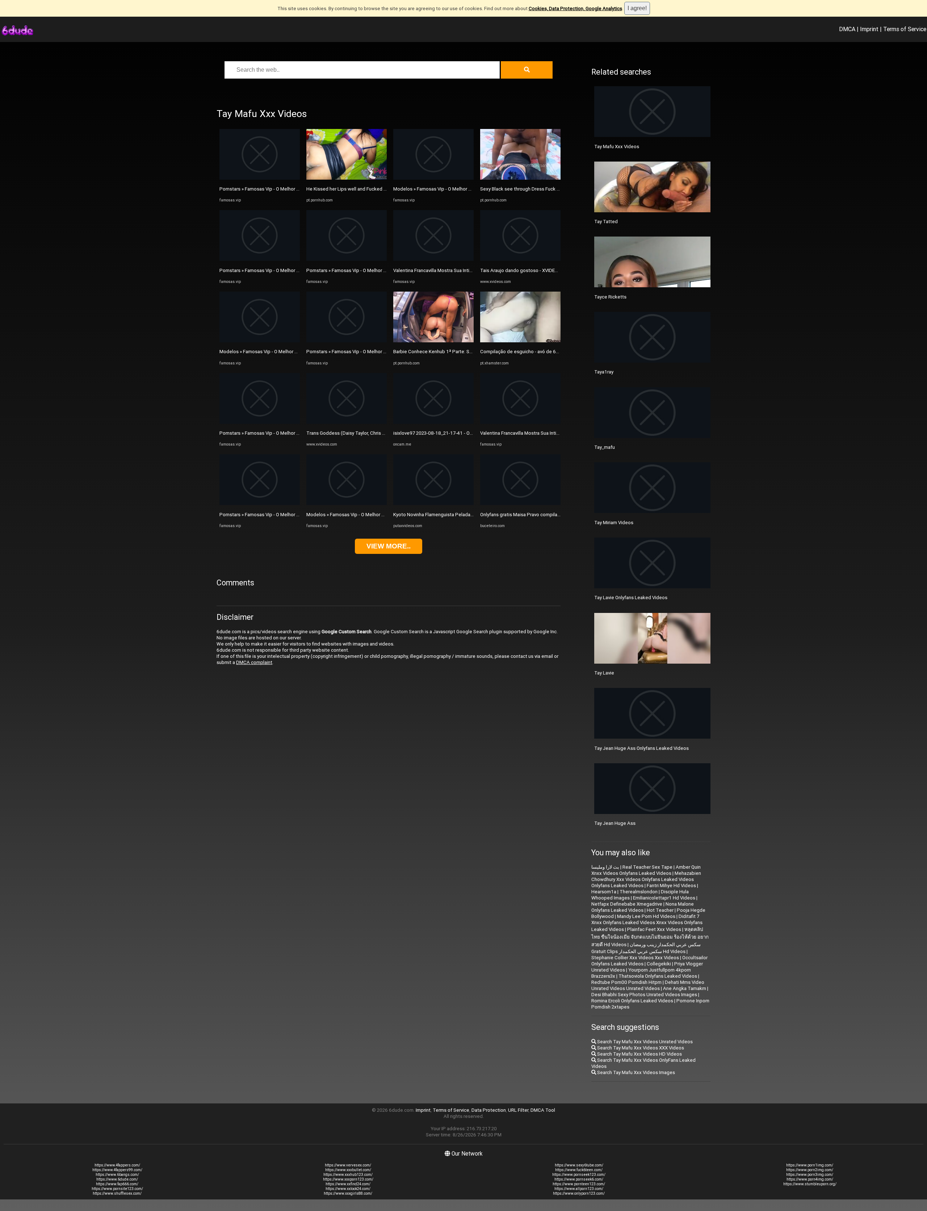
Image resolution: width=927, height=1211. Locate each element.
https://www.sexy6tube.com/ (579, 1165)
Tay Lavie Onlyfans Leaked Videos (630, 597)
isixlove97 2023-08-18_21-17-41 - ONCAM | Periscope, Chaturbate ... (466, 433)
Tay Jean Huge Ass (615, 823)
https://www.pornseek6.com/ (578, 1179)
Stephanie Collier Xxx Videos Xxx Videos (635, 958)
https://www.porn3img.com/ (809, 1174)
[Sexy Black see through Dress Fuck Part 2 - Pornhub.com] (520, 178)
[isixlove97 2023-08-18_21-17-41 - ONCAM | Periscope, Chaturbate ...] (433, 422)
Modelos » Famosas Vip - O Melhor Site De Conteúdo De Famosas (290, 351)
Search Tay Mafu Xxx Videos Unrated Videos (644, 1042)
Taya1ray (603, 372)
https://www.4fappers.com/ (117, 1165)
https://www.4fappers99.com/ (117, 1170)
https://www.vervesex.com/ (348, 1165)
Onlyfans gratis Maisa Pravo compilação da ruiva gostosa (541, 514)
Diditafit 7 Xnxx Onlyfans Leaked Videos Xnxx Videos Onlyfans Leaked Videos (646, 922)
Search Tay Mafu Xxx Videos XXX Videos (640, 1048)
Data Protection (488, 1110)
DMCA (847, 29)
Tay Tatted (606, 221)
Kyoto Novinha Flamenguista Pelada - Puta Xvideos (448, 514)
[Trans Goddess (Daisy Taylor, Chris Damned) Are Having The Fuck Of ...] (346, 422)
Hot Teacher (660, 910)
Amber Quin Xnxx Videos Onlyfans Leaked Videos (646, 870)
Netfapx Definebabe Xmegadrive (626, 904)
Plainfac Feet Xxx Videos (654, 929)
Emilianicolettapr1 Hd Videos (664, 898)
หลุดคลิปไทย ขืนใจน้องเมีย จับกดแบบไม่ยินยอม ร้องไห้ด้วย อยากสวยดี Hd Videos (650, 937)
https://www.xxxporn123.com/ (348, 1179)
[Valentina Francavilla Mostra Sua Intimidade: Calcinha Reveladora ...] (433, 259)
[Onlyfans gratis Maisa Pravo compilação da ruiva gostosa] (520, 503)
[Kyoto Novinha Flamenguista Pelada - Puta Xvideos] (433, 503)
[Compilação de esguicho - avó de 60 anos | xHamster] (520, 341)
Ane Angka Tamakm (684, 988)
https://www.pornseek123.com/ (578, 1174)
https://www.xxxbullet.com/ (348, 1170)
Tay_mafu (604, 447)
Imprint (869, 29)
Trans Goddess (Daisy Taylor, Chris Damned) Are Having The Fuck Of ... (382, 433)
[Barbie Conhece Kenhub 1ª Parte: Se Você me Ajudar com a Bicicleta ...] (433, 341)
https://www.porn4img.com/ (810, 1179)
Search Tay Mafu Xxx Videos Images (635, 1072)
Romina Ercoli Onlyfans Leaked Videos (632, 1001)
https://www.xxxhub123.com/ (348, 1174)
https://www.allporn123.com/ (578, 1188)
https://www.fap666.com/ (117, 1184)
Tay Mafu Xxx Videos (616, 146)
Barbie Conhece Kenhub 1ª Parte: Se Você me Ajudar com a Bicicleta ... (469, 351)
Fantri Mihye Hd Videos (671, 885)
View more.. (388, 546)
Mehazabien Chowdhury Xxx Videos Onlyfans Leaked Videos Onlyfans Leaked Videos (646, 879)
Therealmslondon (639, 892)
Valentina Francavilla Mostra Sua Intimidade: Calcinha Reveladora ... (464, 270)
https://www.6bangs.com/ (117, 1174)
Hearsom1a (603, 892)
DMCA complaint (254, 662)
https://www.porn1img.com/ (809, 1165)
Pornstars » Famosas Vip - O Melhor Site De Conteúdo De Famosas (291, 189)
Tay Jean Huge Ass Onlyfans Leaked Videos (641, 748)
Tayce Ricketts (610, 297)
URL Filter (518, 1110)
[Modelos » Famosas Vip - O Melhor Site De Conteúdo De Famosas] (259, 341)
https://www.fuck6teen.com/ (579, 1170)
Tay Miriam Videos (613, 522)
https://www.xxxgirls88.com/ (348, 1193)
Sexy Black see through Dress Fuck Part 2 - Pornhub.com (540, 189)
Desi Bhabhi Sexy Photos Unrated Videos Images (644, 994)
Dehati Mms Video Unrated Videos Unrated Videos (647, 985)
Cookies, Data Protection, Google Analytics (575, 8)
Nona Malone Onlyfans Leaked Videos (642, 907)
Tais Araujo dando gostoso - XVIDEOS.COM (526, 270)
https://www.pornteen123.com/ (579, 1184)
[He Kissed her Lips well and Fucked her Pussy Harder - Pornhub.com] (346, 178)
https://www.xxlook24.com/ (348, 1188)
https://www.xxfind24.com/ (348, 1184)
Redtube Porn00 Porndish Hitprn (626, 982)
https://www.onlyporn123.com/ (579, 1193)
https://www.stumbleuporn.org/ (809, 1184)
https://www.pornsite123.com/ (117, 1188)
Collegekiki (659, 964)
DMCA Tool (542, 1110)
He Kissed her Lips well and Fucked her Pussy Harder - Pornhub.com (379, 189)
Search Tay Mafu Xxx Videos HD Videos (639, 1054)
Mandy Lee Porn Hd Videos (646, 916)
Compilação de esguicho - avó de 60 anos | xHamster (537, 351)
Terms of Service (904, 29)
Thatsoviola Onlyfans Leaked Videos (657, 976)
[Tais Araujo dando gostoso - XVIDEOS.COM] (520, 259)
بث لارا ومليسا (605, 867)
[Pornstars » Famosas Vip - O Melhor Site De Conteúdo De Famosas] (259, 178)
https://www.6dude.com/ (117, 1179)
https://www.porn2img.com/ (809, 1170)
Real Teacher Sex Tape (647, 867)
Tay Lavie (604, 673)
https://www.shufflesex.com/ (117, 1193)
